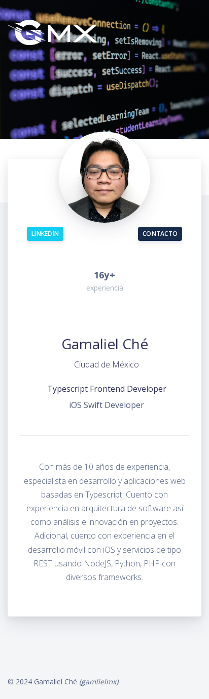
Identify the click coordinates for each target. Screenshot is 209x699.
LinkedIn (45, 233)
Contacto (160, 233)
